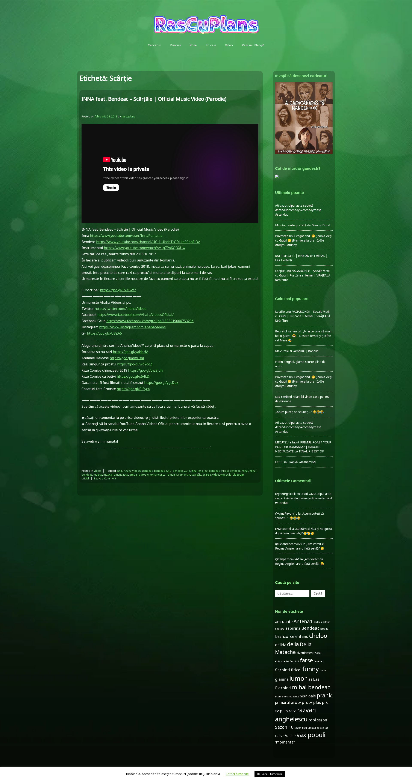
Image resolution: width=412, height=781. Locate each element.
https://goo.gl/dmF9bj (127, 358)
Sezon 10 (284, 727)
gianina (282, 679)
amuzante (284, 621)
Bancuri (175, 45)
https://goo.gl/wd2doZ (134, 364)
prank (324, 695)
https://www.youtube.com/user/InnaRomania (126, 235)
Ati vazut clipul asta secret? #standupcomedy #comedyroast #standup (298, 209)
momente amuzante (287, 696)
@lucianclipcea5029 (288, 544)
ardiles (318, 622)
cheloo (318, 636)
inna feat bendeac (209, 471)
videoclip (226, 474)
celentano (299, 636)
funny (310, 669)
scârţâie (196, 474)
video (215, 474)
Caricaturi (154, 45)
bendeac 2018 (181, 471)
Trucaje (211, 45)
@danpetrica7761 (287, 559)
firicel (296, 669)
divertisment (305, 653)
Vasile (290, 735)
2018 (120, 471)
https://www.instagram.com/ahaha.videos (132, 327)
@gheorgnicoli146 (287, 494)
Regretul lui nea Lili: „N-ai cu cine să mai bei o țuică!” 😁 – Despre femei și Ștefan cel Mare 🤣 (303, 335)
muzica (98, 474)
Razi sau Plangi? (253, 45)
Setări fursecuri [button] (237, 774)
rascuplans (128, 116)
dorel (318, 653)
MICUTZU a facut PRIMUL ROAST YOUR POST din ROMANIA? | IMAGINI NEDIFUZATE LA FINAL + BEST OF (303, 446)
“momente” (285, 742)
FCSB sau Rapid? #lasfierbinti (295, 462)
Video (229, 45)
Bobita (324, 629)
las (309, 679)
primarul (282, 702)
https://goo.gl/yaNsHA (130, 351)
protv (296, 702)
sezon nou (300, 727)
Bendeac (147, 471)
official (133, 474)
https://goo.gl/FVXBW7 (118, 290)
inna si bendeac (230, 471)
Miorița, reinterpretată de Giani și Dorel (302, 225)
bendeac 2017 (162, 471)
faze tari (319, 661)
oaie (312, 696)
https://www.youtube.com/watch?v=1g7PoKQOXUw (144, 247)
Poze (193, 45)
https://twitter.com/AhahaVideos (120, 308)
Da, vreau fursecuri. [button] (269, 774)
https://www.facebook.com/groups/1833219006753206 (150, 320)
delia (293, 644)
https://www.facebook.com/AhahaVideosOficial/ (135, 314)
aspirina (292, 628)
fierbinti (282, 669)
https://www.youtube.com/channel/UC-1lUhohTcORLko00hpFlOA (148, 241)
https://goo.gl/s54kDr (134, 376)
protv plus (311, 702)
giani (323, 670)
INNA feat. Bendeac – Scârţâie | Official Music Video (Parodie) (154, 98)
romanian (184, 474)
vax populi (311, 735)
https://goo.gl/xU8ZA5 (104, 333)
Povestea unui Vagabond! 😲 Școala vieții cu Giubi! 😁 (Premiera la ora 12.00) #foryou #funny (303, 240)
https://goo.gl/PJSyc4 (133, 388)
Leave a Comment (105, 478)
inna (194, 471)
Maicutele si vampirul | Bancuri (296, 351)
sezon (322, 720)
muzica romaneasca (115, 474)
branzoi (282, 636)
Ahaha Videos (132, 471)
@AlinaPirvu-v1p (286, 513)
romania (172, 474)
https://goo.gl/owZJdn (145, 370)
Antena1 (303, 621)
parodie (144, 474)
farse (306, 660)
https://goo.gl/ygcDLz (161, 382)
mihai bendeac (311, 687)
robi (312, 719)
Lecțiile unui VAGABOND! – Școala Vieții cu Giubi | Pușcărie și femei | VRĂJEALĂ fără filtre (302, 275)
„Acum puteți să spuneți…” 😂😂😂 (299, 412)
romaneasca (157, 474)
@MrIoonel (283, 529)
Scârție (207, 474)
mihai (245, 471)
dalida (280, 644)
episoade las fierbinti (287, 661)
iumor (298, 678)
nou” (303, 696)
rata (292, 710)
